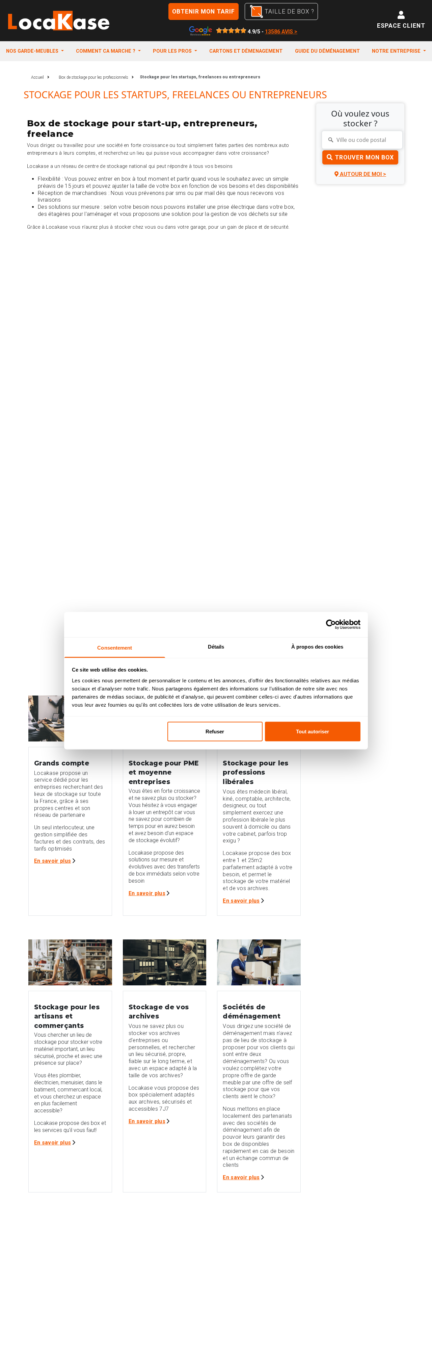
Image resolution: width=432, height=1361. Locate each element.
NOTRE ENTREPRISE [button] (397, 51)
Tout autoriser (312, 731)
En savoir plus (52, 861)
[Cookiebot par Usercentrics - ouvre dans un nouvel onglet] (330, 625)
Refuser (215, 731)
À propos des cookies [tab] (317, 646)
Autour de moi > (362, 174)
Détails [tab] (216, 646)
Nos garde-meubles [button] (33, 51)
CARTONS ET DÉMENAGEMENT (245, 51)
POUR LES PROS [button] (173, 51)
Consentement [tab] (114, 647)
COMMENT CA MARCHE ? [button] (106, 51)
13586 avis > (281, 31)
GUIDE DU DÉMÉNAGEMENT (327, 51)
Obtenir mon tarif (203, 11)
